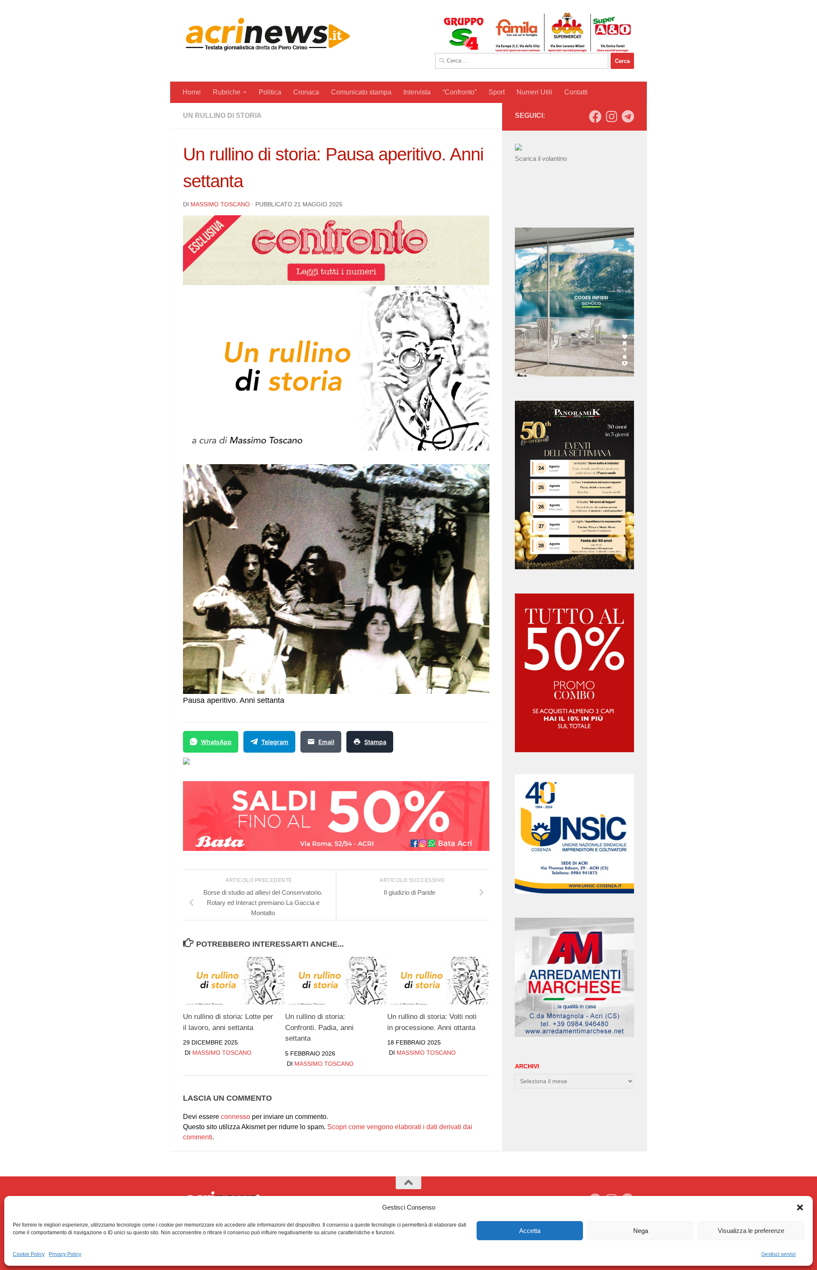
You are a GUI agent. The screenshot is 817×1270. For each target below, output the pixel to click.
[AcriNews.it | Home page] (268, 34)
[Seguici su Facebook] (595, 116)
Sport (496, 92)
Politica (270, 92)
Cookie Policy (29, 1254)
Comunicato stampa (361, 92)
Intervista (417, 92)
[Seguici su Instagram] (611, 116)
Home (192, 92)
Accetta (529, 1230)
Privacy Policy (65, 1254)
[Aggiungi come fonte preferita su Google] (230, 766)
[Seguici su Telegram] (627, 116)
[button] (800, 1207)
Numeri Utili (534, 92)
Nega (640, 1230)
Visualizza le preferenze (751, 1230)
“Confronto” (460, 92)
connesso (235, 1116)
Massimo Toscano (220, 204)
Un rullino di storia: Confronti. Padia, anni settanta (319, 1028)
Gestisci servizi (778, 1254)
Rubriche (226, 92)
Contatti (576, 92)
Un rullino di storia (222, 115)
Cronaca (306, 92)
